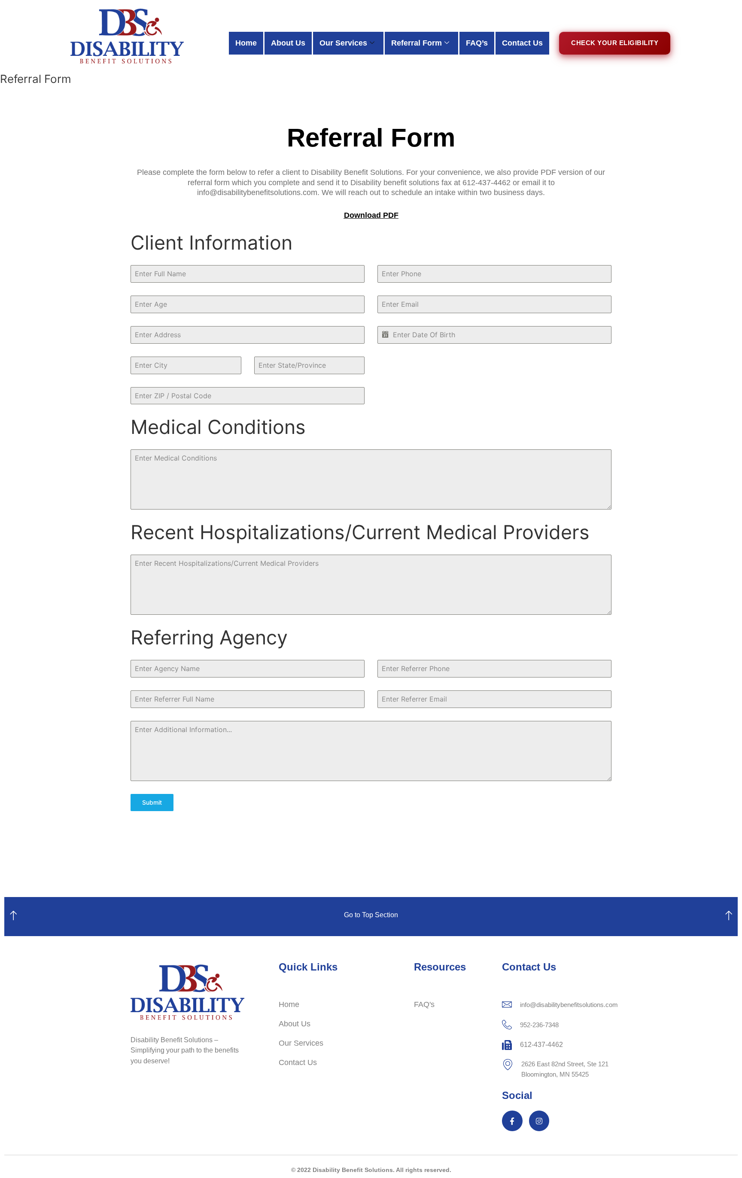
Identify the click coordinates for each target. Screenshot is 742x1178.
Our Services (343, 43)
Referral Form (416, 43)
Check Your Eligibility (614, 42)
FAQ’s (477, 43)
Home (246, 43)
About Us (288, 43)
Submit (152, 802)
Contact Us (522, 43)
